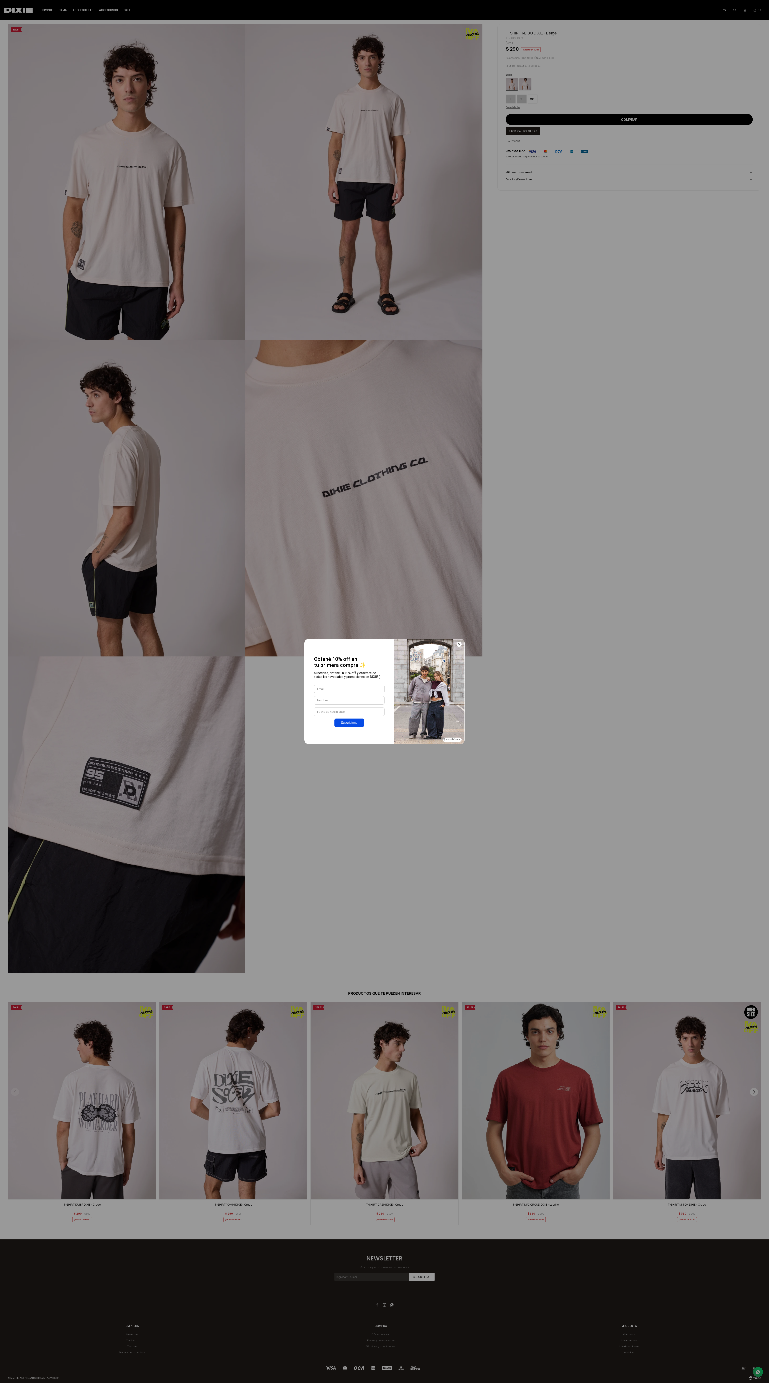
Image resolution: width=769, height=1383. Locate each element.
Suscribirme (349, 723)
